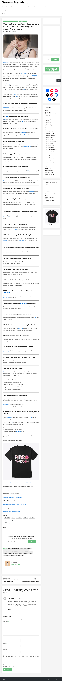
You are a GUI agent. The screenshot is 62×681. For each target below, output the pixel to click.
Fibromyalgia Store (6, 10)
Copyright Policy (48, 188)
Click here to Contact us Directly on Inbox (12, 497)
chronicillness (7, 31)
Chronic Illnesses (45, 6)
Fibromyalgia (9, 6)
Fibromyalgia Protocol (49, 145)
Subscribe (32, 541)
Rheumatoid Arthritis (49, 172)
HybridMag (58, 679)
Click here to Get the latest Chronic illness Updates (14, 504)
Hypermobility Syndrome (50, 158)
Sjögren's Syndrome (49, 174)
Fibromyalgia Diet (49, 137)
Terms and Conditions (49, 200)
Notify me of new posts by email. (11, 666)
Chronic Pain (47, 115)
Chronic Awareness (49, 117)
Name (5, 638)
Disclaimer (47, 190)
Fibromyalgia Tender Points (9, 555)
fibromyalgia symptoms (28, 553)
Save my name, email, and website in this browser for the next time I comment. (21, 657)
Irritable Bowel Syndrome (50, 162)
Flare (6, 116)
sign (10, 69)
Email (5, 643)
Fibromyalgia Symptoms (20, 6)
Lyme (46, 166)
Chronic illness (48, 112)
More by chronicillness (15, 564)
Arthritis (46, 110)
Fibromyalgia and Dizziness (25, 548)
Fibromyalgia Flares (49, 139)
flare (24, 89)
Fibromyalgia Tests (49, 153)
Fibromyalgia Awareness (14, 21)
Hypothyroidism (48, 160)
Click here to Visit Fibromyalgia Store (11, 511)
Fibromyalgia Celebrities (50, 131)
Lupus (46, 164)
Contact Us (47, 186)
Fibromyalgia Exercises (50, 127)
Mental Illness (48, 168)
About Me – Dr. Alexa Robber (51, 182)
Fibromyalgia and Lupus (8, 551)
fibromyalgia (24, 73)
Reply (10, 609)
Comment (6, 621)
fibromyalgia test (19, 555)
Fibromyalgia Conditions (50, 133)
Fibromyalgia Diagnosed (50, 125)
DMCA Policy (48, 191)
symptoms (34, 75)
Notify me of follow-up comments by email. (14, 662)
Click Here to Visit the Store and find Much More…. (21, 482)
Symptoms (6, 292)
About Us (14, 10)
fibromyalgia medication (9, 553)
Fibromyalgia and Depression (13, 548)
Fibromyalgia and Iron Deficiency (22, 550)
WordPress (51, 679)
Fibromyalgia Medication (50, 141)
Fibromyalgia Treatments (33, 6)
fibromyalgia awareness (19, 551)
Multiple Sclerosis (49, 170)
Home (3, 6)
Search (46, 78)
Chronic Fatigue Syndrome (51, 113)
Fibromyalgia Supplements (50, 149)
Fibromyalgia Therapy (49, 155)
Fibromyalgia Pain (49, 143)
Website (5, 649)
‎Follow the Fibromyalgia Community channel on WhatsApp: (51, 69)
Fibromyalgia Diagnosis (50, 135)
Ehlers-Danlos (48, 122)
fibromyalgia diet (28, 551)
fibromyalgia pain (18, 553)
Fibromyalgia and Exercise (9, 550)
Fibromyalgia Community (13, 2)
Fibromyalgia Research (23, 21)
